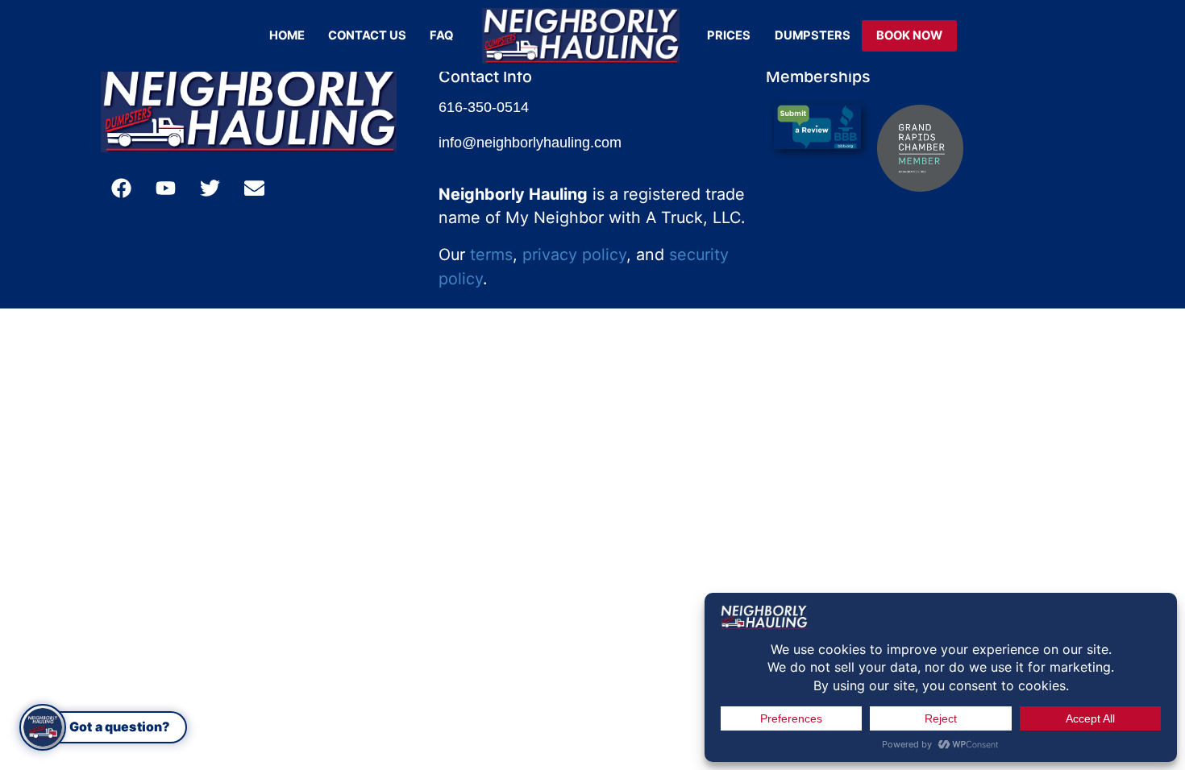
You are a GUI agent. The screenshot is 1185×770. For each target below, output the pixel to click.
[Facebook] (121, 188)
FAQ (442, 35)
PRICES (728, 35)
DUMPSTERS (812, 35)
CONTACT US (367, 35)
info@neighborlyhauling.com (530, 143)
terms (491, 254)
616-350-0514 (484, 107)
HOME (287, 35)
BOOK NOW (909, 35)
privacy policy (574, 254)
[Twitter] (209, 188)
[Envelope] (254, 188)
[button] (103, 727)
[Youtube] (165, 188)
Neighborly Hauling (513, 194)
